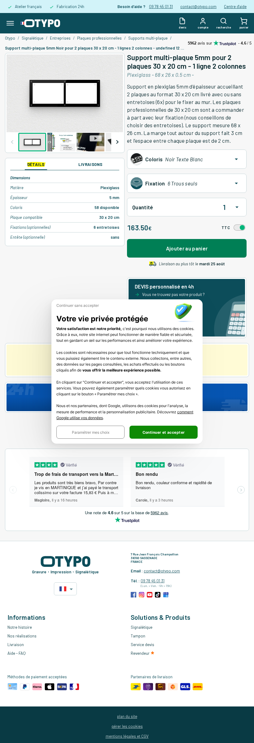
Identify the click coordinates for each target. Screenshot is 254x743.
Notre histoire (19, 627)
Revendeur (141, 653)
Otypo (10, 38)
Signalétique (32, 38)
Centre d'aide (235, 6)
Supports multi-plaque (148, 38)
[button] (90, 432)
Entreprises (60, 38)
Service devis (142, 644)
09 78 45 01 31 (161, 6)
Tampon (138, 635)
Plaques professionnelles (99, 38)
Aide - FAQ (16, 653)
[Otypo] (40, 23)
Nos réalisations (22, 635)
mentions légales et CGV (127, 736)
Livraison (15, 644)
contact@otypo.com (198, 6)
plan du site (127, 716)
